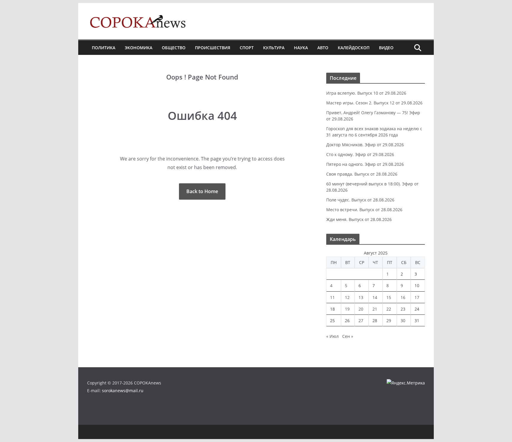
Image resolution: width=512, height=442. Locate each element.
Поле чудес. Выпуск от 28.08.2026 (360, 200)
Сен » (347, 336)
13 (361, 297)
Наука (301, 47)
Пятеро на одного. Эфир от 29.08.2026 (365, 164)
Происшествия (212, 47)
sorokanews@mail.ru (122, 390)
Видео (386, 47)
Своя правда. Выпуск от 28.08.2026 (361, 174)
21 (374, 309)
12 (347, 297)
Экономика (138, 47)
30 (403, 320)
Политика (103, 47)
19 (347, 309)
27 (361, 320)
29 (388, 320)
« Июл (332, 336)
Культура (273, 47)
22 (388, 309)
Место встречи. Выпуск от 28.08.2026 (364, 209)
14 (374, 297)
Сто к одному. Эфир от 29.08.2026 (360, 154)
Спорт (247, 47)
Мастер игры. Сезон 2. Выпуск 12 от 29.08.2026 (374, 103)
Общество (173, 47)
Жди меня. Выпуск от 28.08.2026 (359, 219)
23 (403, 309)
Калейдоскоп (353, 47)
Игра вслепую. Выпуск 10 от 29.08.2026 (366, 93)
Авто (322, 47)
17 (417, 297)
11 (332, 297)
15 (388, 297)
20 (361, 309)
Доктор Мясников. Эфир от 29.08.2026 (365, 144)
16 (403, 297)
